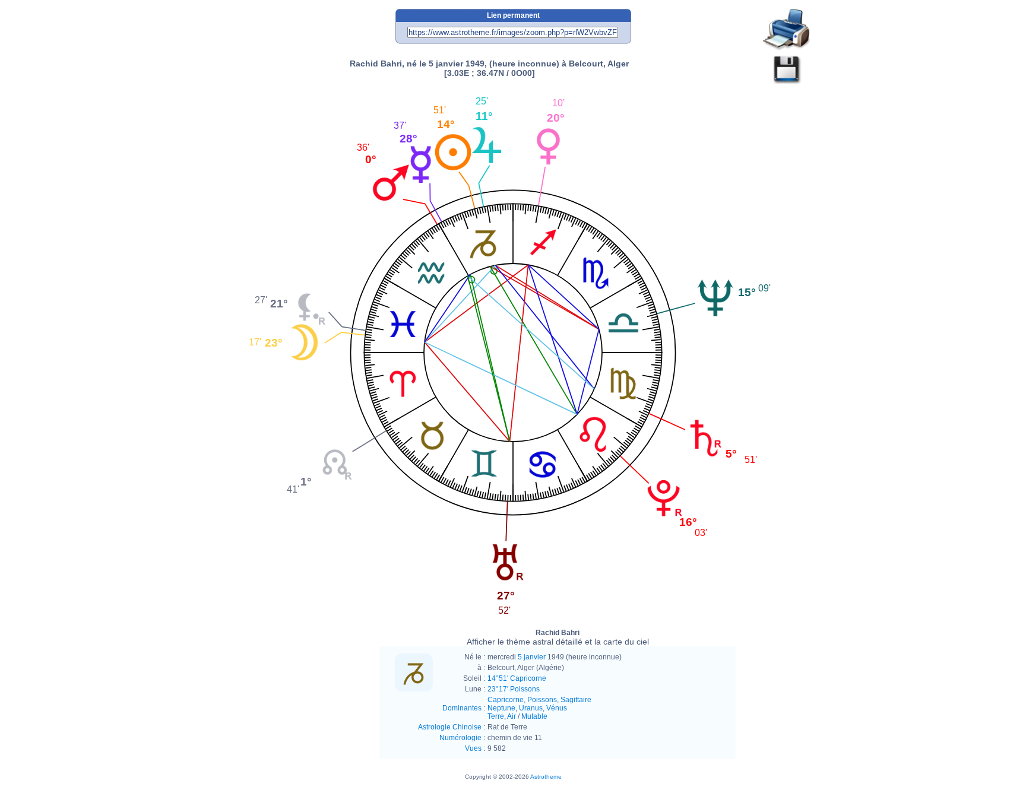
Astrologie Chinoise (450, 727)
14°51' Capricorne (516, 678)
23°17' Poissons (513, 689)
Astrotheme (546, 776)
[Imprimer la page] (786, 30)
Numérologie (460, 738)
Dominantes (462, 708)
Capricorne (505, 700)
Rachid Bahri (558, 637)
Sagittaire (575, 700)
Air (511, 716)
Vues (473, 748)
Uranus (531, 708)
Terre (495, 716)
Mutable (534, 716)
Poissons (542, 700)
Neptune (501, 708)
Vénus (556, 708)
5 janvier (532, 657)
